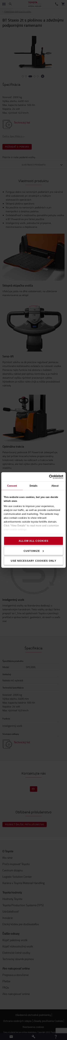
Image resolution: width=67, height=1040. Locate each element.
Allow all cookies (33, 540)
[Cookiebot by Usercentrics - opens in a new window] (49, 477)
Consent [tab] (12, 485)
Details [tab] (34, 485)
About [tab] (55, 485)
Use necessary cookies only (33, 560)
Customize (32, 550)
